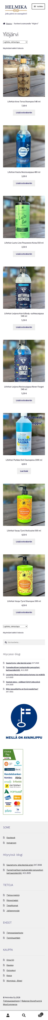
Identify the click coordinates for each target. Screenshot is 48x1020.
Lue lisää (24, 471)
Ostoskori (11, 970)
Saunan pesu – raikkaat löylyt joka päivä (23, 682)
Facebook (11, 837)
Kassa (9, 975)
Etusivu (9, 23)
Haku (24, 1015)
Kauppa (10, 965)
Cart (37, 1013)
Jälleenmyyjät (13, 910)
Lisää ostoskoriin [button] (24, 112)
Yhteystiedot (12, 900)
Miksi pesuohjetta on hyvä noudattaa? (22, 689)
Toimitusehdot (13, 937)
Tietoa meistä (13, 895)
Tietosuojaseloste (15, 932)
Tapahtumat (12, 905)
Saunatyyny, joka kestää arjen (18, 663)
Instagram (11, 842)
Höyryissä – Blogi (14, 980)
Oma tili (10, 960)
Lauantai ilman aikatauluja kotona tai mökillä (25, 674)
